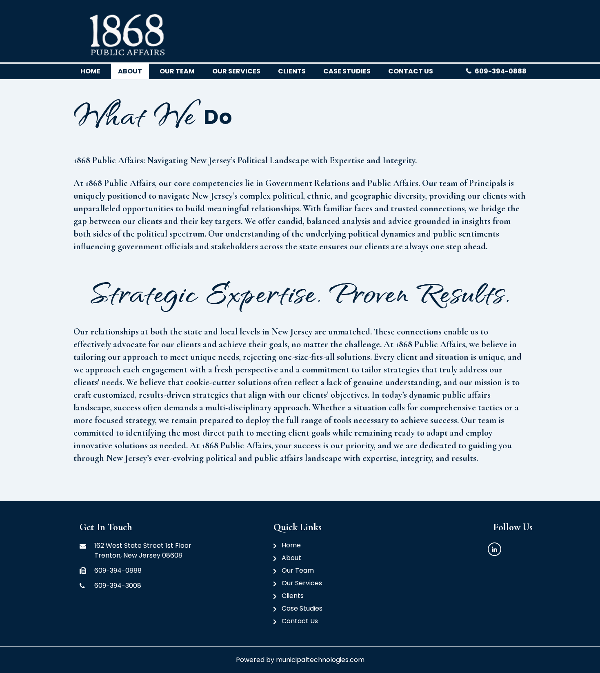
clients (292, 71)
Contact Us (300, 621)
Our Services (236, 71)
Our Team (298, 570)
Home (90, 71)
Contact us (410, 71)
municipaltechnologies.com (320, 659)
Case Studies (347, 71)
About (130, 71)
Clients (293, 595)
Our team (177, 71)
